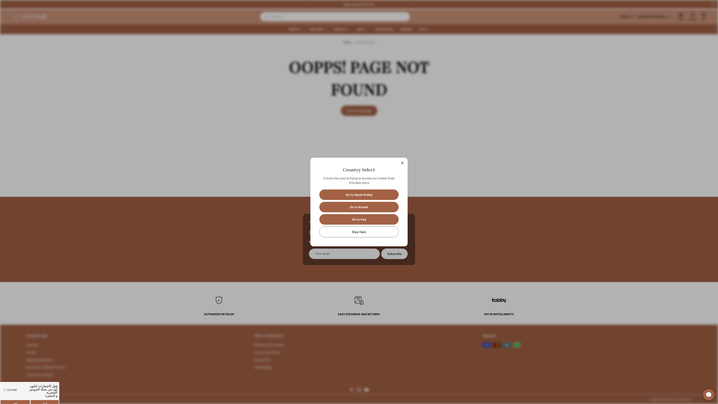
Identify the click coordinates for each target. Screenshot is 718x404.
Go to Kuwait (359, 207)
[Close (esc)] (402, 163)
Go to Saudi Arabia (359, 195)
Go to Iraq (359, 219)
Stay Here (359, 232)
